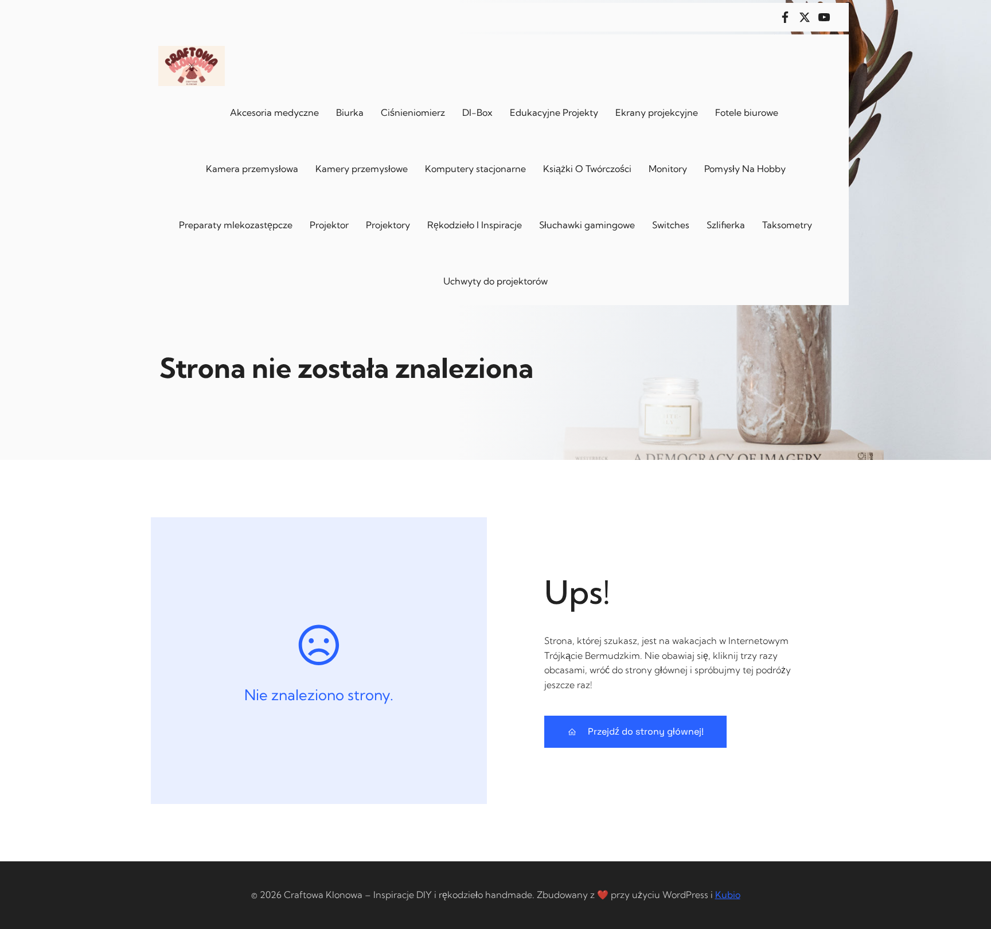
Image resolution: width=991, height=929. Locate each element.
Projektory (388, 225)
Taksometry (787, 225)
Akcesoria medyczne (274, 112)
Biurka (350, 112)
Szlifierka (726, 225)
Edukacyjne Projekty (554, 112)
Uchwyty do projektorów (495, 281)
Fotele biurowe (746, 112)
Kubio (727, 894)
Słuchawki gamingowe (587, 225)
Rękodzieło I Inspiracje (474, 225)
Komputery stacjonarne (475, 168)
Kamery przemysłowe (361, 168)
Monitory (668, 168)
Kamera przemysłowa (252, 168)
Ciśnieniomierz (413, 112)
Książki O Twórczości (587, 168)
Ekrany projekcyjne (656, 112)
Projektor (329, 225)
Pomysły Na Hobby (745, 168)
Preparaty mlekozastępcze (235, 225)
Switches (670, 225)
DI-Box (477, 112)
